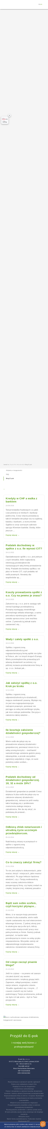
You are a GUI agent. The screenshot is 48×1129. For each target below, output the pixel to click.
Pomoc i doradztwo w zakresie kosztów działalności (24, 1091)
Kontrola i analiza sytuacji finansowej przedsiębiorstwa (24, 1093)
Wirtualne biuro (24, 1116)
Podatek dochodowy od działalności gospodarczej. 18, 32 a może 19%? (23, 780)
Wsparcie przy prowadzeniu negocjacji (24, 1103)
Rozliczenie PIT (24, 1121)
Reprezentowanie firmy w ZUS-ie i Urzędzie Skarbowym (24, 1096)
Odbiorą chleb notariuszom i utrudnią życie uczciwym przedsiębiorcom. (24, 830)
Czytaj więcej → (12, 535)
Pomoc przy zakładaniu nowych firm (24, 1084)
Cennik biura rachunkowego (24, 1089)
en (41, 4)
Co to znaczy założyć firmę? (23, 862)
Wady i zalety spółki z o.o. (22, 639)
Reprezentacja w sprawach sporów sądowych (24, 1082)
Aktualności (20, 464)
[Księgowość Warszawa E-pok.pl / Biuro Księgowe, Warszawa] (11, 5)
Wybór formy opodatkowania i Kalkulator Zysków (24, 1119)
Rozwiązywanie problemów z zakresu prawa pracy (24, 1109)
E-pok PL (13, 464)
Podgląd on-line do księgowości (24, 1086)
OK (42, 1126)
